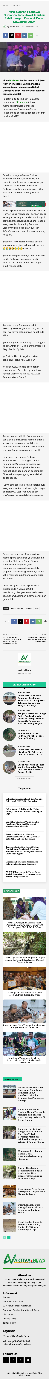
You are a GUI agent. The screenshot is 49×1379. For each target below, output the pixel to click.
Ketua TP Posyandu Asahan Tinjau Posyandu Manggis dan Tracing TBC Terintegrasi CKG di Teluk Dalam (24, 924)
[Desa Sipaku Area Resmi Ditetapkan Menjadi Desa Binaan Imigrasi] (24, 978)
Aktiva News (15, 26)
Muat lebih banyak (24, 778)
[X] (11, 35)
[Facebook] (5, 35)
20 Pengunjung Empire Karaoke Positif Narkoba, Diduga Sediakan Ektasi (13, 640)
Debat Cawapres (17, 608)
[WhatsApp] (30, 35)
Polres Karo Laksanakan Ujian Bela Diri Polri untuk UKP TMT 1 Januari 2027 (30, 752)
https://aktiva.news (24, 673)
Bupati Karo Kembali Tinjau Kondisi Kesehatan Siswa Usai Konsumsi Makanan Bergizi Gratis (31, 768)
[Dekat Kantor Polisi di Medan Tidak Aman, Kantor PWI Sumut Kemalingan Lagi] (9, 1225)
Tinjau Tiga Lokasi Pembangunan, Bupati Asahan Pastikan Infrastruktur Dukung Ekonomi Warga (24, 959)
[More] (37, 35)
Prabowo (14, 80)
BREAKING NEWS (24, 692)
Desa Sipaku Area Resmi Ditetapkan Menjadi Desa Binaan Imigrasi (24, 993)
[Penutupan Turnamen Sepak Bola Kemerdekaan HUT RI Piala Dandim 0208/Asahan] (24, 1044)
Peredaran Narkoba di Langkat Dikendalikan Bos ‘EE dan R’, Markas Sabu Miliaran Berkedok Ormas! (22, 836)
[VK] (24, 35)
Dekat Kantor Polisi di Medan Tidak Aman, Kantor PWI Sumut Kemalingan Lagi (24, 811)
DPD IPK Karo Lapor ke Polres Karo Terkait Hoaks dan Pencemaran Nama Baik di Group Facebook (23, 874)
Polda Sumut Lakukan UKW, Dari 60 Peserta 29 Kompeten (36, 639)
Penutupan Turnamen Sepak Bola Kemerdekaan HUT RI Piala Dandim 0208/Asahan (24, 1060)
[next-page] (8, 1237)
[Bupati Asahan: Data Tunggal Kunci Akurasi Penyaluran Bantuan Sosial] (24, 1011)
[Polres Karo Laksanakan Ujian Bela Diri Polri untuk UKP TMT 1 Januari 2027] (9, 750)
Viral (37, 608)
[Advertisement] (24, 147)
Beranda (6, 5)
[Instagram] (13, 1360)
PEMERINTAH (16, 5)
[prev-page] (4, 1237)
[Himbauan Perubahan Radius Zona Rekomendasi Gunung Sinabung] (9, 734)
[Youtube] (28, 1360)
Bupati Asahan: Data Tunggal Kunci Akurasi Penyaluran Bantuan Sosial (24, 1026)
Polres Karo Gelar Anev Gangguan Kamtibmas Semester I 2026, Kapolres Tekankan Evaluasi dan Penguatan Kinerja (31, 700)
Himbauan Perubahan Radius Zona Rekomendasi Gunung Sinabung (31, 736)
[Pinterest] (18, 35)
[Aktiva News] (5, 26)
